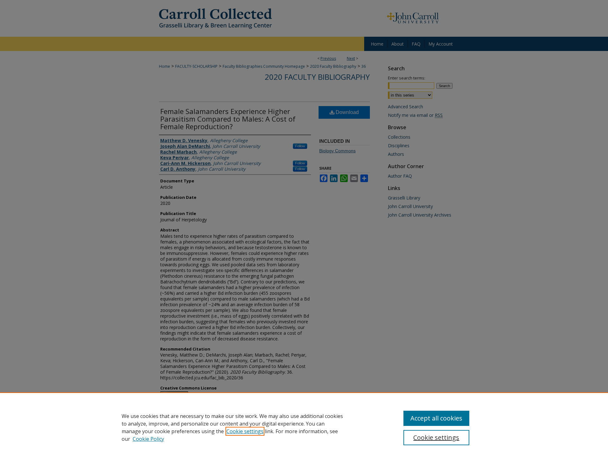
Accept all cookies (436, 418)
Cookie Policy (148, 438)
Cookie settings (244, 431)
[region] (304, 427)
